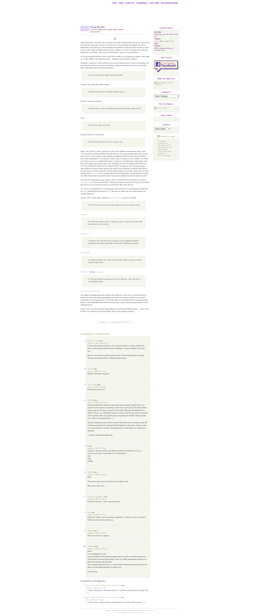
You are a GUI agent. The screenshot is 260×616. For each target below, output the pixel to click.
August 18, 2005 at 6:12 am (96, 371)
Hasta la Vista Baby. (164, 155)
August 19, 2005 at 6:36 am (96, 499)
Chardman (91, 546)
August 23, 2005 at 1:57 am (96, 514)
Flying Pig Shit (97, 27)
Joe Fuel (90, 368)
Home (114, 3)
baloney (108, 191)
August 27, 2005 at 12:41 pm (97, 548)
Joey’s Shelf (154, 3)
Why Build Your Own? (165, 147)
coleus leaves (94, 173)
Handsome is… (105, 322)
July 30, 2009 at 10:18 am (94, 599)
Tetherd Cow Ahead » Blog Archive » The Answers (103, 585)
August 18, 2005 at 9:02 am (96, 387)
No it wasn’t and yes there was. (91, 291)
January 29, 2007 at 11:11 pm (96, 588)
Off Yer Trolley (162, 149)
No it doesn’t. (85, 233)
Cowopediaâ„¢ (142, 3)
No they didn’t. (85, 253)
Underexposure (163, 143)
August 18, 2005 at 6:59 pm (96, 448)
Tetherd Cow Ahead (110, 610)
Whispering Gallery (87, 182)
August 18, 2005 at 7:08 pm (96, 474)
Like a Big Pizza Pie (164, 145)
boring (85, 191)
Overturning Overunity (169, 3)
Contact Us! (129, 3)
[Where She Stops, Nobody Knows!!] (166, 83)
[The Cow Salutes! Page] (161, 107)
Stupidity (120, 29)
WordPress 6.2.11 (126, 610)
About (121, 3)
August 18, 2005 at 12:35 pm (97, 402)
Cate (89, 512)
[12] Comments (95, 32)
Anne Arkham (92, 384)
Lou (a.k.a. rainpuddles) (95, 496)
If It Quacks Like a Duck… (121, 322)
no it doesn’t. (99, 272)
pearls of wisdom (115, 198)
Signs (115, 29)
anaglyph (90, 400)
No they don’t (85, 272)
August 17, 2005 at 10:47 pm (97, 343)
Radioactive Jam (93, 340)
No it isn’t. (84, 214)
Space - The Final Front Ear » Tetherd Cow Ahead (103, 597)
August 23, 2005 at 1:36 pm (96, 533)
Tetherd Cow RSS (167, 136)
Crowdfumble (162, 141)
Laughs (110, 29)
